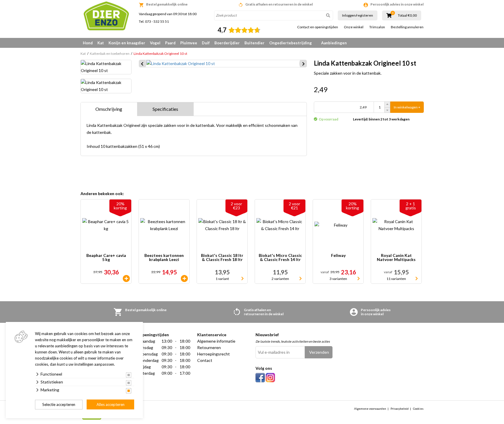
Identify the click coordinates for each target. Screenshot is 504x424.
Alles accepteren (111, 404)
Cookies (418, 408)
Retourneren (209, 347)
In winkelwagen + (407, 107)
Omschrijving (108, 109)
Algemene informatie (216, 341)
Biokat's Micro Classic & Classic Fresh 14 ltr (280, 257)
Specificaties (165, 109)
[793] (126, 278)
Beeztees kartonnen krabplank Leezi (164, 257)
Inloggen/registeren (357, 15)
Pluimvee (188, 43)
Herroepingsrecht (213, 353)
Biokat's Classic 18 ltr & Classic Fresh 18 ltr (222, 257)
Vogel (155, 43)
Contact (204, 360)
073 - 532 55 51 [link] (157, 21)
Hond (88, 43)
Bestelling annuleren (407, 27)
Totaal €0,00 (407, 15)
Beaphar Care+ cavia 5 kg (106, 257)
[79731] (184, 278)
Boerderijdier (227, 43)
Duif (206, 43)
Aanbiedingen (334, 43)
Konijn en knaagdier (126, 43)
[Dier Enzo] (106, 16)
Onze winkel (353, 27)
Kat (100, 43)
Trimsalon (377, 27)
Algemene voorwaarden (370, 408)
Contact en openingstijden (317, 27)
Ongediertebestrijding (290, 43)
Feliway (338, 255)
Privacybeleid (400, 408)
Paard (170, 43)
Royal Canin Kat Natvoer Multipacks (396, 257)
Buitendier (254, 43)
